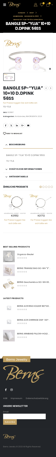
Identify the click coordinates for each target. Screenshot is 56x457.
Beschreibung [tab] (17, 144)
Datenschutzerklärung (37, 398)
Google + (22, 125)
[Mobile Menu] (5, 4)
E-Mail (28, 125)
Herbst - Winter (20, 213)
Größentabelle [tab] (18, 176)
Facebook (5, 125)
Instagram (11, 389)
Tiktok (17, 389)
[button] (40, 187)
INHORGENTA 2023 (34, 116)
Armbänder (20, 116)
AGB (5, 398)
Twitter (11, 125)
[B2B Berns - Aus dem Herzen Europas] (14, 4)
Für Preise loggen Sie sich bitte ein (20, 102)
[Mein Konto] (36, 4)
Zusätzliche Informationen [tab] (25, 169)
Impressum (16, 398)
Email (6, 411)
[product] (14, 202)
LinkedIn (16, 125)
